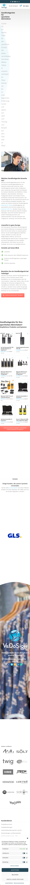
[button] (27, 838)
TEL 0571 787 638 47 (13, 6)
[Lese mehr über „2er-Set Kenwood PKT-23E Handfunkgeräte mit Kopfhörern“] (12, 333)
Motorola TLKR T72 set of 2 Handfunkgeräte (7, 396)
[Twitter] (13, 2)
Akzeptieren (15, 870)
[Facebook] (11, 2)
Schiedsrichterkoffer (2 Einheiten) (22, 396)
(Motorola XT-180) (6, 205)
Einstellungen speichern (15, 879)
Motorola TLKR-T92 (6, 209)
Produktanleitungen (6, 827)
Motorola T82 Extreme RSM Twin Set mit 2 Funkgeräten (21, 373)
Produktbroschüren (6, 824)
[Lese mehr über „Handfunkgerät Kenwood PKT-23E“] (27, 333)
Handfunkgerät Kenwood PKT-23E (22, 348)
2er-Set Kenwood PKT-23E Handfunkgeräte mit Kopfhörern (7, 349)
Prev (4, 535)
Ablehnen (15, 875)
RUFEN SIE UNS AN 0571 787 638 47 (14, 295)
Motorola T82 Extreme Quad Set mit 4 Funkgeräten (6, 373)
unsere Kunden (13, 488)
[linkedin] (17, 2)
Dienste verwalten (14, 865)
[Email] (15, 2)
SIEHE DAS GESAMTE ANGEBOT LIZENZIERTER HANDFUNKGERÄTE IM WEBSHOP (15, 428)
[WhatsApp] (19, 2)
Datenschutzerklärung (19, 883)
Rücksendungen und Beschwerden (11, 833)
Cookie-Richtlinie (9, 883)
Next (24, 535)
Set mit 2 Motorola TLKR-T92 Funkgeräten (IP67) (22, 420)
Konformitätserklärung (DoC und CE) (11, 830)
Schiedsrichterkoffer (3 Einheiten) (6, 420)
